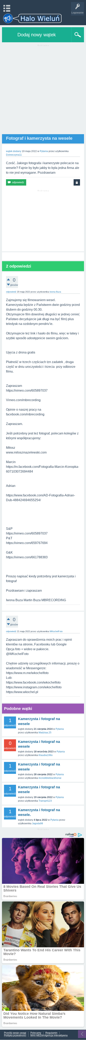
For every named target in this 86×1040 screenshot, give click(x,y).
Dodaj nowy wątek (36, 34)
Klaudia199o (46, 755)
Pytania (44, 151)
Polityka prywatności (15, 1035)
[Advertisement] (43, 91)
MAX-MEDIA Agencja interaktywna (49, 1035)
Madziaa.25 (45, 732)
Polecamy (35, 1033)
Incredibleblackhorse (50, 778)
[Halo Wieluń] (32, 18)
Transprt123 (45, 800)
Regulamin (51, 1033)
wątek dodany (13, 151)
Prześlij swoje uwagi (15, 1033)
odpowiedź (11, 292)
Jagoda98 (37, 823)
